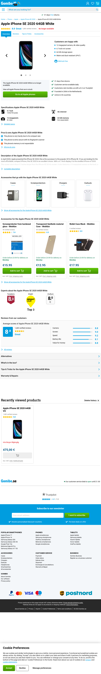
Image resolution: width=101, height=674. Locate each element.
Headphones (5, 565)
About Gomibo (6, 576)
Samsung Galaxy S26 (8, 540)
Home (3, 19)
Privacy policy (5, 581)
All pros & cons (9, 147)
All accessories (6, 569)
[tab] (21, 75)
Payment (39, 556)
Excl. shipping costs (16, 276)
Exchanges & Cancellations (45, 565)
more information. (72, 605)
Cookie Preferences (48, 609)
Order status (40, 558)
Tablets (74, 532)
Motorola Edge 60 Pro (8, 546)
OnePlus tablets (75, 544)
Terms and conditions (64, 609)
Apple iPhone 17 (6, 535)
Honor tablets (74, 542)
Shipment (39, 562)
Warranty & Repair (42, 567)
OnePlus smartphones (43, 540)
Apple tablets (74, 535)
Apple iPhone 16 (6, 537)
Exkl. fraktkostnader (16, 461)
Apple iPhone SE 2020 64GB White (49, 19)
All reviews (8, 350)
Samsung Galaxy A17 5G (9, 548)
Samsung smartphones (43, 537)
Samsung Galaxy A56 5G (9, 542)
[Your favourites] (92, 3)
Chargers (4, 560)
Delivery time (40, 560)
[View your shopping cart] (97, 3)
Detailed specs (9, 124)
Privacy (31, 609)
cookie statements (10, 662)
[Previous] (6, 55)
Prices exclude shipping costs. (73, 603)
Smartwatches (6, 567)
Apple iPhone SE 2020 (28, 19)
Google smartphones (43, 544)
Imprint (38, 609)
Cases (3, 556)
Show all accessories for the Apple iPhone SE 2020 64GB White (27, 210)
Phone (10, 19)
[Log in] (87, 3)
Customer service (44, 553)
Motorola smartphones (43, 542)
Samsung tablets (76, 537)
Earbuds (4, 562)
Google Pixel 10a (6, 544)
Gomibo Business (76, 556)
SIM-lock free (63, 61)
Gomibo (4, 574)
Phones (39, 532)
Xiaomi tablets (75, 540)
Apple (16, 19)
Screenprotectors (6, 558)
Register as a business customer (81, 558)
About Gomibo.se (20, 609)
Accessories (6, 553)
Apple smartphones (42, 535)
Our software (5, 579)
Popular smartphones (11, 532)
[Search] (97, 10)
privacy (88, 660)
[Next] (44, 55)
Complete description (12, 169)
